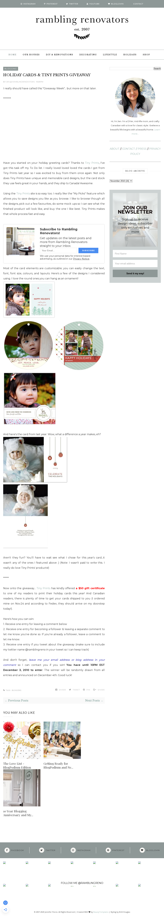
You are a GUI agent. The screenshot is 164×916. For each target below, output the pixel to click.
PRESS (142, 148)
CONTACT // (129, 148)
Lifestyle (110, 55)
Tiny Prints (92, 162)
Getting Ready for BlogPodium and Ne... (58, 765)
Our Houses (31, 55)
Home (12, 55)
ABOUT (114, 148)
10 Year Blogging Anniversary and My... (18, 813)
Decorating (88, 55)
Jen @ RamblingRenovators (20, 82)
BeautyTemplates (100, 912)
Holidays (130, 55)
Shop (146, 55)
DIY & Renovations (59, 55)
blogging (10, 68)
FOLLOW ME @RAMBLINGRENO (82, 883)
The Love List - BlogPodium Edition (17, 765)
